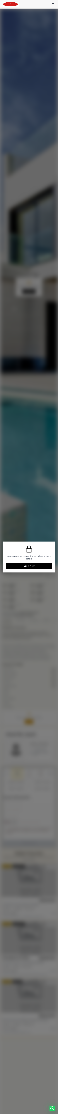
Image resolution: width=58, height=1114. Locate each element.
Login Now (29, 566)
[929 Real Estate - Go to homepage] (11, 4)
